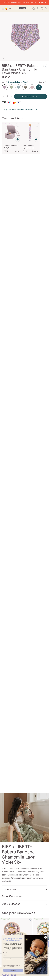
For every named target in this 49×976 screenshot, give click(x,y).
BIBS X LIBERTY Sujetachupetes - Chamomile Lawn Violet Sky (29, 147)
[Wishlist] (42, 9)
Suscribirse (13, 970)
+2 (39, 87)
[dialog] (3, 8)
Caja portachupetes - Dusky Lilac (11, 147)
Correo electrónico (8, 958)
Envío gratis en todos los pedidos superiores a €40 (26, 2)
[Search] (33, 8)
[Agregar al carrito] (17, 139)
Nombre (5, 952)
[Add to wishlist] (45, 66)
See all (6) (43, 82)
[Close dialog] (45, 937)
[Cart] (45, 8)
